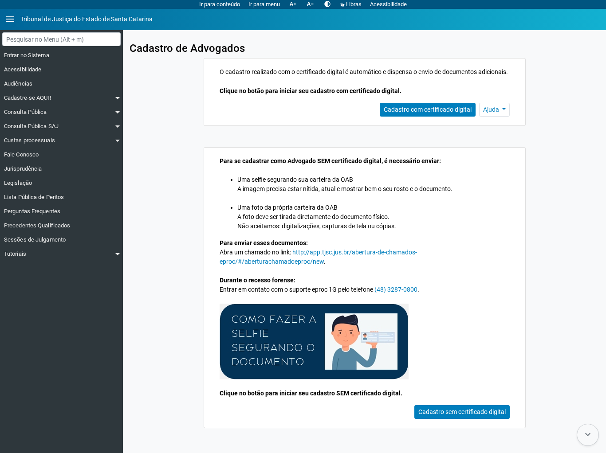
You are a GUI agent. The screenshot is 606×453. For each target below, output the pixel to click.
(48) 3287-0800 (395, 289)
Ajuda (491, 109)
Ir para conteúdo (219, 4)
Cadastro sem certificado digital (462, 411)
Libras (354, 4)
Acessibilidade (388, 4)
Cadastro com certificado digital (428, 109)
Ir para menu (264, 4)
